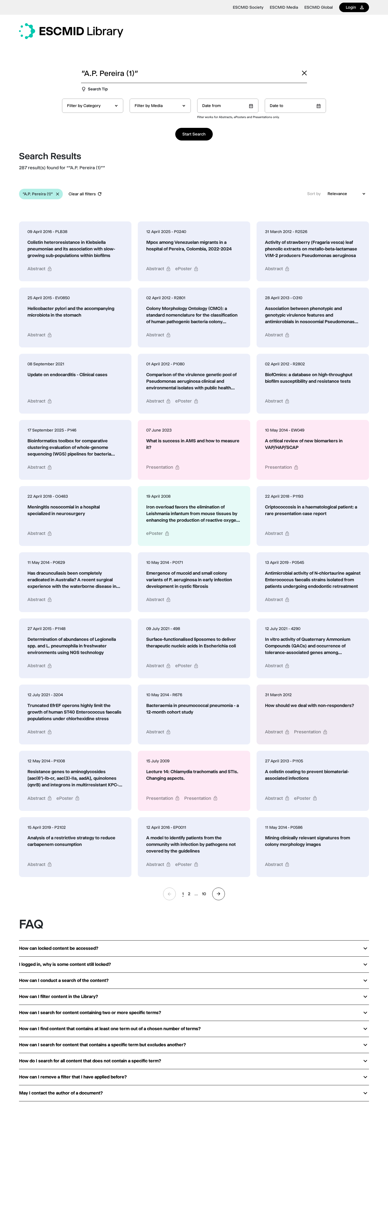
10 (204, 893)
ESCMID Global (318, 7)
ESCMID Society (248, 7)
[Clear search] (304, 73)
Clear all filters (82, 193)
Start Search (194, 134)
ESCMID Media (284, 7)
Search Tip (98, 88)
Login (351, 7)
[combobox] (92, 106)
